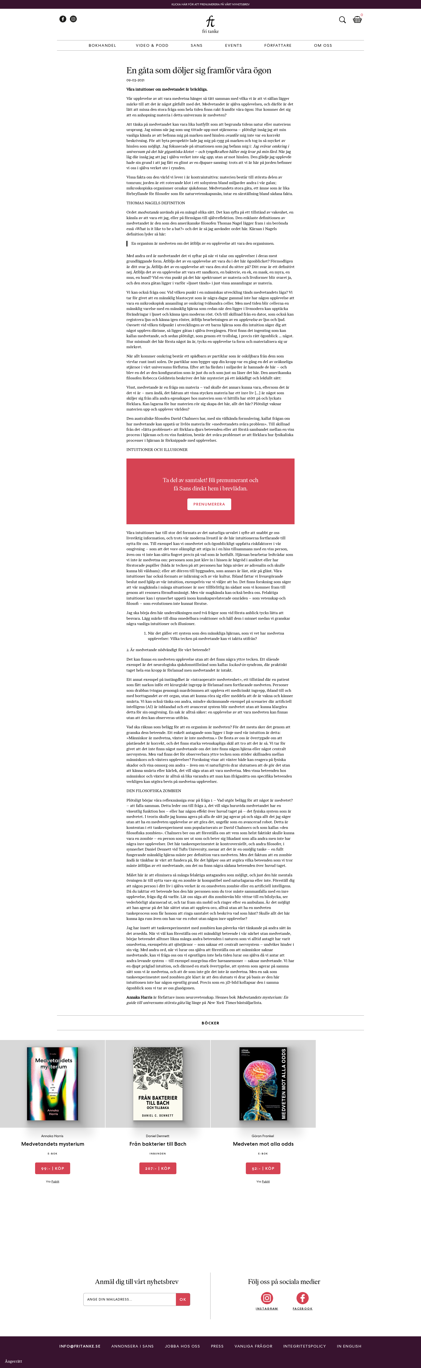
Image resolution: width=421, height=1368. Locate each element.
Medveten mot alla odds (263, 1144)
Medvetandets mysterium (52, 1144)
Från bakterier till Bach (157, 1144)
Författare (278, 45)
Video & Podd (152, 45)
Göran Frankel (263, 1136)
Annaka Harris (52, 1136)
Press (217, 1346)
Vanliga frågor (253, 1346)
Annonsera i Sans (132, 1346)
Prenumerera (209, 504)
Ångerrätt (13, 1361)
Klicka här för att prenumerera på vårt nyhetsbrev (211, 4)
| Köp (52, 1168)
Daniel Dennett (157, 1136)
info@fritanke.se (79, 1346)
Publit (55, 1181)
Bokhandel (102, 45)
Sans (197, 45)
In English (349, 1346)
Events (233, 45)
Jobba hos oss (182, 1346)
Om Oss (323, 45)
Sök (342, 19)
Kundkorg (357, 19)
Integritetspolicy (304, 1346)
